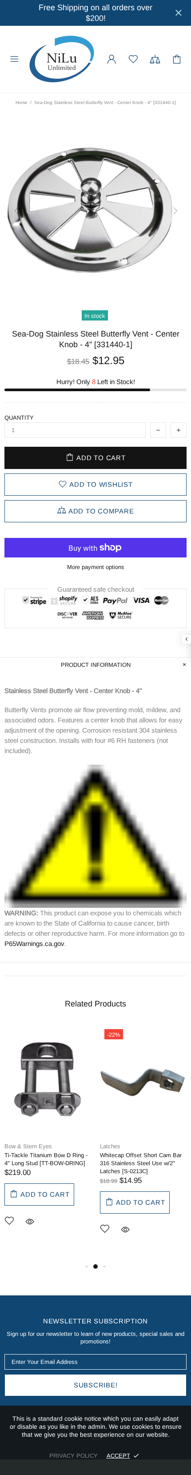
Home (22, 102)
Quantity (19, 417)
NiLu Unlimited (61, 59)
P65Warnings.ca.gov (34, 943)
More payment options (95, 567)
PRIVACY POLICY (73, 1455)
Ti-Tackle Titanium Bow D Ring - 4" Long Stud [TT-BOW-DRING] (46, 1159)
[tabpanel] (48, 1139)
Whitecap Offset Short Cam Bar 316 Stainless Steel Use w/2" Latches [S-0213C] (141, 1163)
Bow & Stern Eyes (28, 1146)
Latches (110, 1146)
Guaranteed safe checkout (95, 589)
